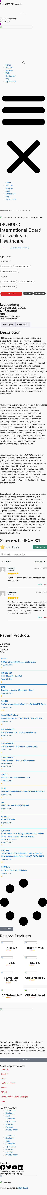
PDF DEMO (28, 293)
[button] (23, 133)
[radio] (5, 266)
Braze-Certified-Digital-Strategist (14, 1097)
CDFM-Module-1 (35, 995)
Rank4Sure (23, 1188)
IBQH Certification (13, 210)
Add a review (40, 547)
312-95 (4, 1092)
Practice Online (39, 293)
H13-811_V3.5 (35, 948)
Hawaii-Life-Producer (11, 979)
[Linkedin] (21, 1167)
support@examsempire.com (12, 1172)
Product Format (6, 261)
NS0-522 (35, 962)
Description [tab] (8, 324)
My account (11, 81)
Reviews (9, 70)
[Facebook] (2, 1167)
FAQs (8, 73)
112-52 (3, 1088)
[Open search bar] (23, 62)
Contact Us (10, 76)
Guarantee (10, 1119)
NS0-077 (12, 948)
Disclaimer (10, 1113)
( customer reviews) (19, 248)
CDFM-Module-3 (35, 977)
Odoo (3, 1101)
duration (4, 276)
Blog (7, 79)
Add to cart (11, 294)
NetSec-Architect (8, 1083)
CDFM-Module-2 (12, 995)
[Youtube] (14, 1167)
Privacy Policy (12, 1130)
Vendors (9, 67)
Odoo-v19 (5, 1070)
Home (8, 65)
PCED (3, 1079)
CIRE (12, 962)
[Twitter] (8, 1167)
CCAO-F (4, 1074)
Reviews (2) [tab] (22, 324)
